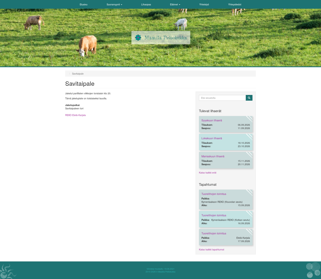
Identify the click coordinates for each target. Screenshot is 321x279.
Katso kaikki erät (207, 172)
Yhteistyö (204, 4)
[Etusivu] (138, 37)
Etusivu (83, 4)
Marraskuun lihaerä (212, 156)
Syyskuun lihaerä (211, 120)
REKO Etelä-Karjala (75, 115)
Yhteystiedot (234, 4)
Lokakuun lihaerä (211, 138)
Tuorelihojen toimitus (213, 194)
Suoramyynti (114, 4)
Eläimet (174, 4)
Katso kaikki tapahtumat (211, 249)
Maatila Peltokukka (166, 37)
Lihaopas (146, 4)
